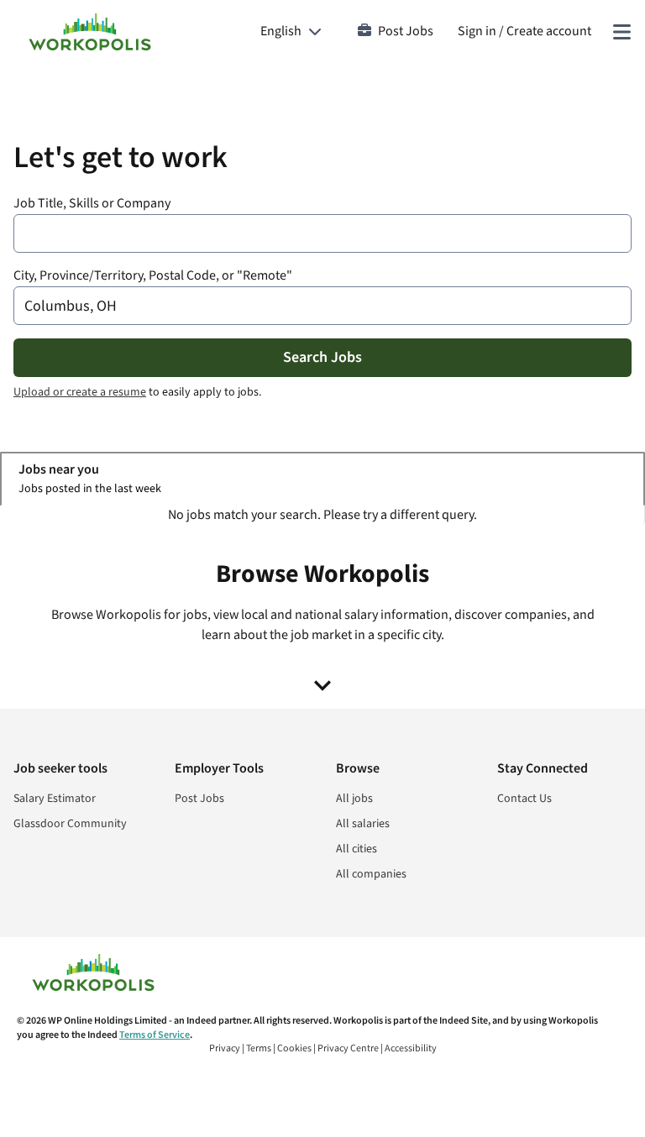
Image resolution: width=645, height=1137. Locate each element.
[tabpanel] (322, 516)
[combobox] (322, 233)
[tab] (322, 479)
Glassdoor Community (70, 823)
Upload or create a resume (79, 392)
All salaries (363, 823)
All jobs (354, 798)
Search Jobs (322, 357)
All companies (371, 874)
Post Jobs (405, 31)
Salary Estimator (54, 798)
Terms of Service (154, 1035)
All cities (356, 849)
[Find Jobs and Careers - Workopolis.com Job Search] (89, 31)
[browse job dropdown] (322, 685)
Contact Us (524, 798)
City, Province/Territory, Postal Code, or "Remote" (152, 276)
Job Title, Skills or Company (91, 203)
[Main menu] (621, 32)
